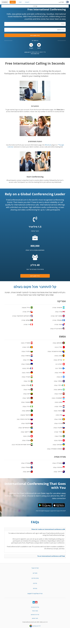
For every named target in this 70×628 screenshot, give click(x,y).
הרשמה (13, 2)
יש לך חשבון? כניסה (35, 53)
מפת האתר (35, 611)
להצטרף (27, 2)
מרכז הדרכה (35, 578)
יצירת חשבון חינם (35, 35)
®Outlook (48, 145)
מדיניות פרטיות (35, 607)
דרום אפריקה (35, 626)
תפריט (62, 2)
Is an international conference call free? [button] (50, 556)
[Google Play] (45, 505)
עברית (35, 6)
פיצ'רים (35, 573)
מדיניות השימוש (35, 614)
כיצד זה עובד (35, 568)
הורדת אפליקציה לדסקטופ (35, 593)
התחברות (4, 2)
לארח (20, 2)
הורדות (35, 588)
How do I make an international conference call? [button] (47, 529)
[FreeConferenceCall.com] (67, 2)
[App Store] (59, 505)
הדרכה (35, 583)
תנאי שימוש (27, 52)
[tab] (35, 529)
